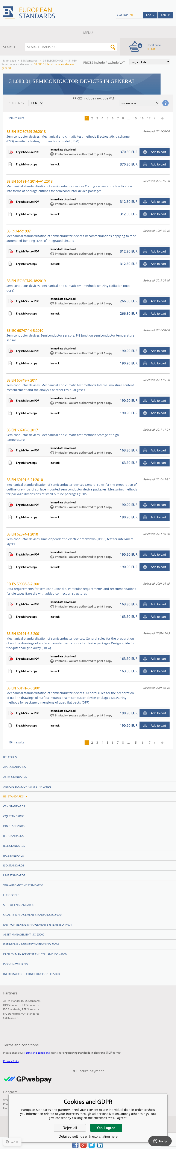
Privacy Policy (11, 1061)
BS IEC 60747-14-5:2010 (70, 335)
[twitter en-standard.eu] (91, 1146)
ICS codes (10, 757)
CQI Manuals (10, 1018)
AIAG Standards (14, 767)
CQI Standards (13, 816)
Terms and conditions (37, 1052)
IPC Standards (13, 855)
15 (135, 118)
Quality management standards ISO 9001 (32, 915)
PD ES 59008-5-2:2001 (71, 589)
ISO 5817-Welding (15, 964)
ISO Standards (13, 865)
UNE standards (14, 875)
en (131, 15)
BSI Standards (29, 60)
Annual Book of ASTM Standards (27, 786)
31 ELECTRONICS (53, 60)
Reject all (70, 1128)
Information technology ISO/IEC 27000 (31, 974)
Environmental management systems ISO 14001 (37, 924)
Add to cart (158, 152)
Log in (150, 15)
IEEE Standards (14, 846)
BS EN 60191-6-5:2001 (70, 640)
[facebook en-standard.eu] (75, 1146)
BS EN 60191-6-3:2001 (70, 695)
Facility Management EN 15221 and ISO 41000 (35, 954)
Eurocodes (11, 895)
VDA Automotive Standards (23, 885)
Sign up (165, 15)
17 (148, 118)
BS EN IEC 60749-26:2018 (68, 136)
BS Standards (32, 1001)
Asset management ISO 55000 (23, 934)
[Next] (156, 118)
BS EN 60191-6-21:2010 (71, 486)
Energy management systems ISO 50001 (31, 944)
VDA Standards (30, 1013)
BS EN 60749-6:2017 (62, 435)
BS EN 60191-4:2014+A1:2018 (69, 186)
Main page (9, 60)
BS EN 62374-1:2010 (70, 539)
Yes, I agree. (106, 1128)
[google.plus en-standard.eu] (83, 1146)
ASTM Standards (15, 777)
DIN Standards (13, 826)
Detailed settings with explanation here (88, 1136)
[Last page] (163, 118)
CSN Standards (14, 806)
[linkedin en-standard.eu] (100, 1146)
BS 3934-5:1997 (71, 236)
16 (142, 118)
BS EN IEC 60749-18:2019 (68, 285)
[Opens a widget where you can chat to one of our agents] (160, 1141)
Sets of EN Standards (18, 905)
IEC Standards (13, 836)
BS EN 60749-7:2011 (70, 385)
